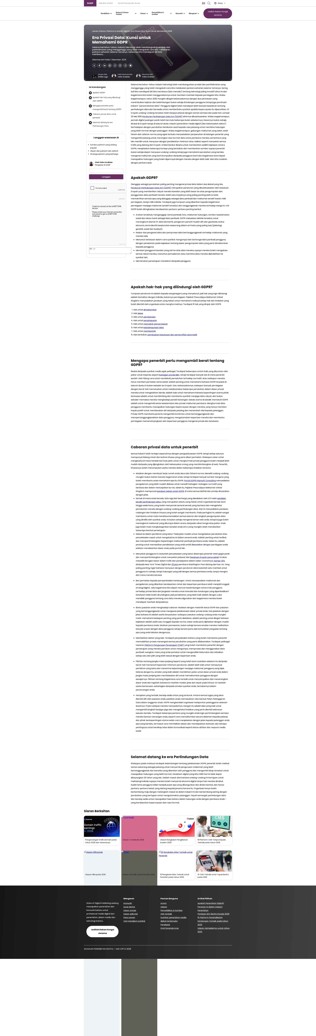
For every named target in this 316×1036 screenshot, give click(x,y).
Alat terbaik (166, 913)
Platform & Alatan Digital (118, 31)
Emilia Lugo (103, 77)
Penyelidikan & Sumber (158, 13)
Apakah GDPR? (99, 92)
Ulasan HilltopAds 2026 (95, 874)
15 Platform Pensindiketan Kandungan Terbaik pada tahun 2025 (213, 921)
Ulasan (163, 906)
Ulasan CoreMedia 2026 (133, 839)
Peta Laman (129, 917)
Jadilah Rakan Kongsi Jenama (218, 13)
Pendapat (165, 924)
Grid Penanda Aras (129, 3)
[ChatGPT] (110, 66)
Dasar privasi (129, 910)
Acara (163, 903)
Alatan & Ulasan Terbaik (122, 13)
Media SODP (106, 3)
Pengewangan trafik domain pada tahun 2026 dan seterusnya (101, 841)
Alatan (143, 13)
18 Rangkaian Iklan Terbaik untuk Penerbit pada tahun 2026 (174, 875)
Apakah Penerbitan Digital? (211, 903)
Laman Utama (98, 31)
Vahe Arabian (124, 77)
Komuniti (179, 13)
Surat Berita (129, 906)
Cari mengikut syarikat (134, 921)
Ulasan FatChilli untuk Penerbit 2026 (139, 874)
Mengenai (193, 13)
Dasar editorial (130, 913)
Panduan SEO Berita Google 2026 (213, 913)
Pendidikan (105, 13)
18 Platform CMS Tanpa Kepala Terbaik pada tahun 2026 (212, 841)
